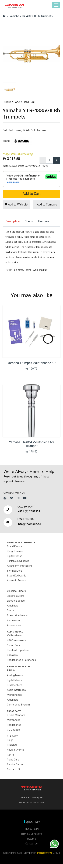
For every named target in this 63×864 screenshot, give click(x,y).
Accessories (14, 625)
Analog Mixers (15, 675)
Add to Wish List (17, 204)
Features (43, 221)
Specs (29, 221)
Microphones (14, 694)
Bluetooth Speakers (18, 650)
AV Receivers (14, 635)
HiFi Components (16, 640)
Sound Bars (13, 645)
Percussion (13, 620)
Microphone (13, 720)
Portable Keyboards (18, 561)
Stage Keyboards (16, 575)
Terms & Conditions (32, 833)
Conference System (18, 704)
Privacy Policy (31, 829)
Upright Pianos (15, 551)
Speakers (12, 655)
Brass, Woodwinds (17, 615)
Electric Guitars (15, 595)
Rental (10, 754)
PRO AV (11, 670)
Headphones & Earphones (21, 660)
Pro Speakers (14, 685)
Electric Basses (16, 600)
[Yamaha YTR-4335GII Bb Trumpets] (31, 53)
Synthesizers (14, 570)
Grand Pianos (14, 546)
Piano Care (13, 759)
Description (12, 221)
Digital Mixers (14, 680)
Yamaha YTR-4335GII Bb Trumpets (31, 16)
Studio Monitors (16, 715)
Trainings (12, 745)
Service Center (15, 764)
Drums (11, 610)
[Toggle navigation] (56, 5)
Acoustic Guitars (16, 580)
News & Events (15, 749)
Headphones (14, 724)
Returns (31, 838)
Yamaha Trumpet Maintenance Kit (31, 363)
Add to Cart (32, 194)
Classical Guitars (16, 591)
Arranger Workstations (20, 565)
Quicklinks (33, 822)
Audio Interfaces (16, 690)
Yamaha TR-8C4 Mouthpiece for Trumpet (31, 444)
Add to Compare (46, 204)
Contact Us (31, 843)
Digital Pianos (14, 556)
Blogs (10, 740)
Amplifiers (12, 605)
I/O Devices (13, 729)
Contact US (13, 769)
